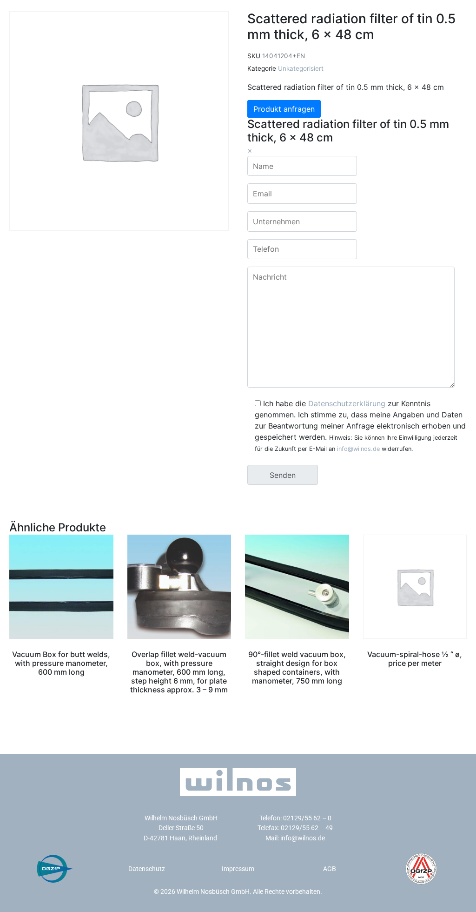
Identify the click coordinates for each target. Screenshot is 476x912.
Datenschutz (146, 868)
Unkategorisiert (301, 68)
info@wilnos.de (358, 448)
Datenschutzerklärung (346, 403)
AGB (329, 868)
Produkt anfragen (284, 109)
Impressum (238, 868)
